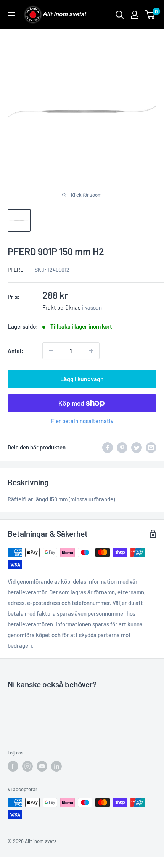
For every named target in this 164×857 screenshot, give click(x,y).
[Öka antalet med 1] (91, 351)
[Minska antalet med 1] (51, 351)
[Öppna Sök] (120, 15)
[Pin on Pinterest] (122, 447)
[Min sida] (134, 15)
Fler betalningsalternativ (82, 420)
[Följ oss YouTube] (42, 766)
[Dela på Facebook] (107, 447)
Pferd (16, 269)
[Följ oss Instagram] (27, 766)
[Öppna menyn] (11, 15)
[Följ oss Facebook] (13, 766)
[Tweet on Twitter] (136, 447)
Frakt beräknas (61, 307)
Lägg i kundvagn (82, 378)
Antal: (15, 350)
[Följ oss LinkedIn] (56, 766)
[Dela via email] (151, 447)
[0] (150, 14)
